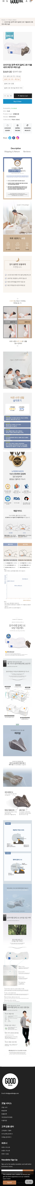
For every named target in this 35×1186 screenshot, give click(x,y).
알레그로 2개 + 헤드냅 (12, 79)
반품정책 (4, 1114)
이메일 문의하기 (6, 1137)
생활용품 (16, 114)
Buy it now (17, 101)
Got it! (9, 1182)
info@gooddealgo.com (12, 1093)
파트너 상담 (5, 1154)
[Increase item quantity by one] (10, 95)
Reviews (27, 151)
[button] (7, 1)
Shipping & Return (12, 151)
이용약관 (4, 1120)
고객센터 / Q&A (6, 1130)
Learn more (6, 1179)
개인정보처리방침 (6, 1117)
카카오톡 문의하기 (7, 1134)
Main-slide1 (16, 119)
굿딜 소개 (4, 1107)
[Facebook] (6, 1097)
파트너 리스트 (5, 1147)
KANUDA (12, 117)
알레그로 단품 (9, 83)
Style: (11, 76)
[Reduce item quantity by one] (5, 95)
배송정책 (4, 1110)
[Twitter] (2, 1097)
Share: (5, 138)
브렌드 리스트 (5, 1150)
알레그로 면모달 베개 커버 (13, 88)
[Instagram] (10, 1097)
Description (16, 148)
